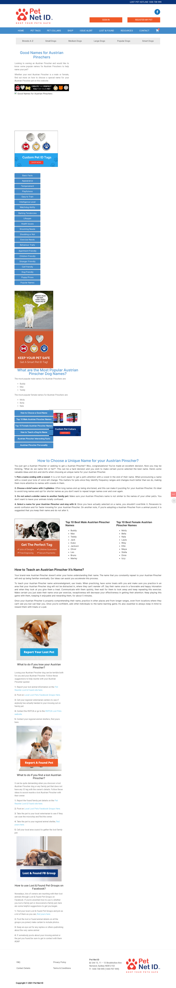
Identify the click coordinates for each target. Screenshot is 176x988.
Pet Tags (35, 30)
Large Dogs (99, 41)
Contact (144, 30)
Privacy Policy (59, 962)
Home (21, 30)
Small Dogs (50, 41)
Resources (127, 30)
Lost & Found (106, 30)
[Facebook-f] (157, 12)
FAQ (18, 962)
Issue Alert (86, 30)
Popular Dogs (123, 41)
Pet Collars (54, 30)
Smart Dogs (148, 41)
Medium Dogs (75, 41)
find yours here (43, 914)
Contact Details (23, 968)
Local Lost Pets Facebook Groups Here (42, 695)
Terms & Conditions (62, 968)
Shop (70, 30)
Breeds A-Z (27, 41)
